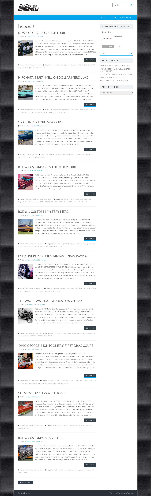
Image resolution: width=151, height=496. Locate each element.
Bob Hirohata (54, 110)
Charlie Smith (65, 199)
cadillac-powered (63, 110)
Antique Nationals (56, 288)
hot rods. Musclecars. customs (35, 199)
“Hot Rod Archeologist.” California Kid (63, 244)
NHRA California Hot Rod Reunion (71, 333)
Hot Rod (28, 381)
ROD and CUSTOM (23, 428)
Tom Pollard (83, 202)
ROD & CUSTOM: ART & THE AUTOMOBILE (48, 167)
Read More (90, 60)
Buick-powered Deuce (68, 154)
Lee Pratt (75, 425)
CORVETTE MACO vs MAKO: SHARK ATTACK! (114, 66)
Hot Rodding (30, 65)
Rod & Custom (40, 157)
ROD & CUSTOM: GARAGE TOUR (41, 438)
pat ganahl (21, 68)
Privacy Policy (125, 17)
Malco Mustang (43, 383)
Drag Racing (29, 333)
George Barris (74, 110)
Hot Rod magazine (75, 199)
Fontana (46, 291)
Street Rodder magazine (54, 246)
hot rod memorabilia (70, 470)
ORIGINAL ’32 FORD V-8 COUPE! (41, 122)
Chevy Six (60, 470)
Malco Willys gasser (55, 383)
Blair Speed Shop (55, 65)
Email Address (107, 38)
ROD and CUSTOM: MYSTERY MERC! (44, 211)
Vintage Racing (38, 288)
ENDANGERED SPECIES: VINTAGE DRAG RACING (52, 256)
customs (38, 110)
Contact (113, 17)
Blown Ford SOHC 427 (86, 381)
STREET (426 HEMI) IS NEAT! (109, 77)
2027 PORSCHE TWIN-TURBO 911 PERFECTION (116, 74)
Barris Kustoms (30, 110)
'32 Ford (28, 154)
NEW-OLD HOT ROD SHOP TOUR (41, 33)
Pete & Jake (28, 68)
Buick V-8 (58, 154)
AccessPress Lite (128, 493)
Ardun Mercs (66, 288)
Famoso (41, 291)
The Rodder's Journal (38, 68)
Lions (51, 291)
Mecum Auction (42, 112)
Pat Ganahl (37, 65)
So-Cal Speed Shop (73, 202)
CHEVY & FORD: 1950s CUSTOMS (41, 393)
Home (103, 17)
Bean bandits (82, 288)
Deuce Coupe (80, 154)
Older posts (26, 482)
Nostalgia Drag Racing (88, 333)
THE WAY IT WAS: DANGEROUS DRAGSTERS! (50, 301)
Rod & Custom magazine (32, 202)
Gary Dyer (64, 65)
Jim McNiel (34, 112)
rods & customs (38, 244)
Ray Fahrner (89, 425)
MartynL (40, 36)
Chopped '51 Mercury (81, 244)
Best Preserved (50, 154)
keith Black (71, 65)
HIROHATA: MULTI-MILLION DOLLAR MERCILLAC (53, 77)
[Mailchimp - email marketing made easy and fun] (119, 46)
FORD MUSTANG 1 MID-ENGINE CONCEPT (114, 81)
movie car (92, 244)
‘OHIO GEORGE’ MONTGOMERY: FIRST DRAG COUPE (55, 345)
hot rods (34, 154)
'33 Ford (54, 470)
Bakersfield (74, 288)
